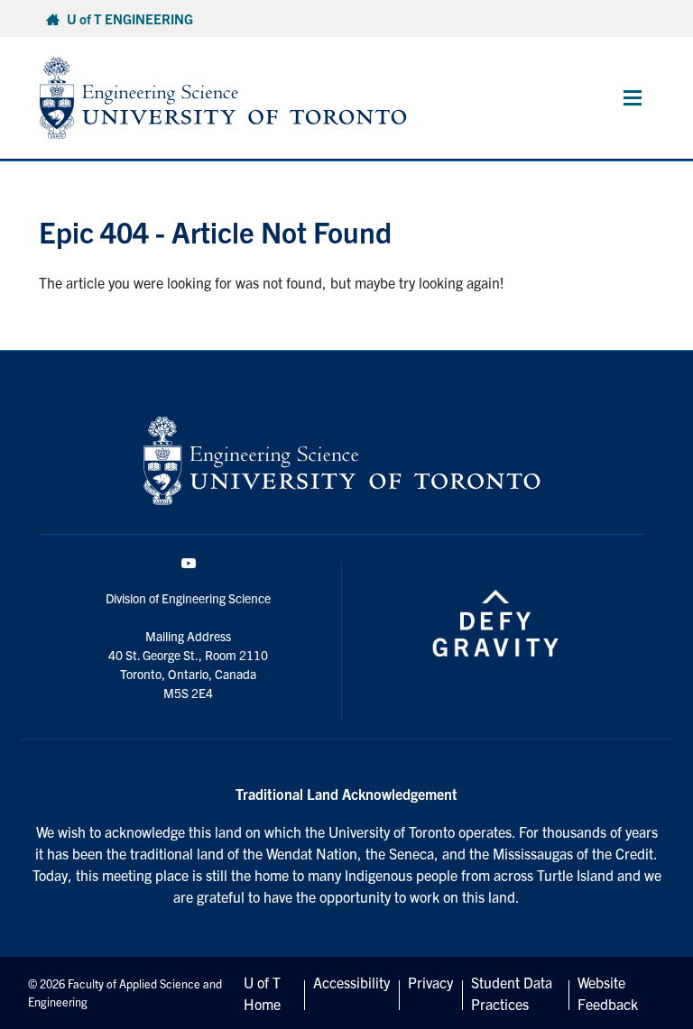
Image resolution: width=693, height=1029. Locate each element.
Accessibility (351, 982)
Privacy (430, 982)
